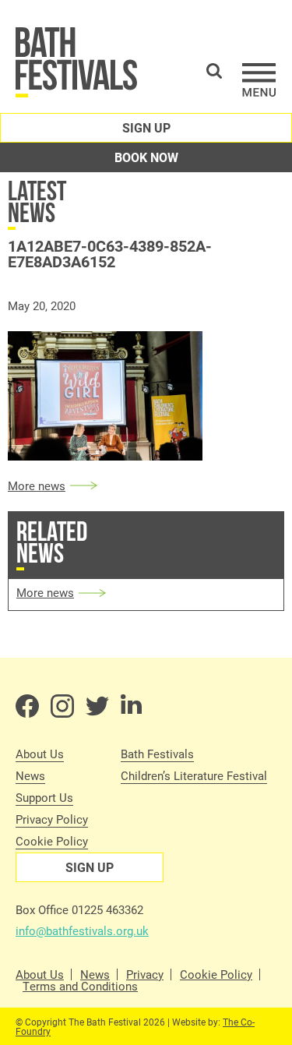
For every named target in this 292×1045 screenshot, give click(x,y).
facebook (27, 706)
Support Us (44, 797)
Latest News (37, 201)
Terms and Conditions (80, 986)
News (30, 775)
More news (36, 485)
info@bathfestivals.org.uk (82, 930)
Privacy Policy (52, 819)
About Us (40, 753)
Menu (259, 80)
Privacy (145, 974)
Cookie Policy (52, 841)
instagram (62, 706)
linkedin (132, 706)
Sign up (146, 127)
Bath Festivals (157, 753)
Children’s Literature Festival (194, 775)
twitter (97, 706)
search (214, 71)
